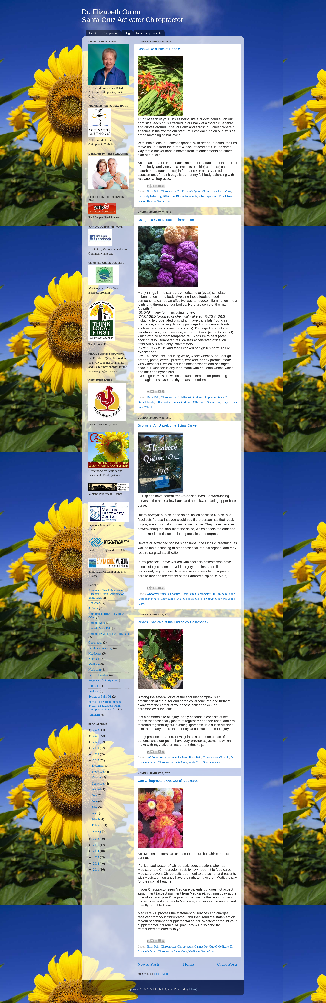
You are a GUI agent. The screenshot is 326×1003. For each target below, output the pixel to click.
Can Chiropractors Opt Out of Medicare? (168, 781)
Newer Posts (149, 964)
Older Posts (227, 964)
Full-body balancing (150, 196)
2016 (96, 839)
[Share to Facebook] (159, 186)
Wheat (148, 407)
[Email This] (149, 186)
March (96, 819)
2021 (96, 736)
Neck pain (94, 669)
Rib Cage (169, 196)
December (98, 765)
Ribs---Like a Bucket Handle (159, 49)
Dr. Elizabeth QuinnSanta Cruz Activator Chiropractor (132, 16)
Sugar (225, 402)
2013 (96, 857)
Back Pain (153, 191)
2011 (96, 869)
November (98, 771)
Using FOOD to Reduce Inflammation (166, 220)
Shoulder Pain (211, 762)
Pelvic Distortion (98, 675)
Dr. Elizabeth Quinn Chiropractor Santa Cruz (204, 191)
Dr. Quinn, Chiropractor (103, 33)
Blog (127, 33)
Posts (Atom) (161, 973)
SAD (202, 402)
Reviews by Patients (148, 33)
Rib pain (93, 686)
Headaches (94, 653)
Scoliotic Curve (204, 599)
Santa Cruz (163, 201)
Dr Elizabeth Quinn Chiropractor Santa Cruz (204, 397)
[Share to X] (156, 186)
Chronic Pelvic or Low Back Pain (108, 633)
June (95, 801)
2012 (96, 863)
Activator (94, 603)
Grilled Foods (146, 402)
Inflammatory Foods (168, 402)
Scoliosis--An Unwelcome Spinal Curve (167, 425)
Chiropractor (168, 191)
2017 (96, 760)
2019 (96, 748)
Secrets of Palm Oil (99, 696)
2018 (96, 754)
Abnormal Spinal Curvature (163, 594)
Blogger (194, 989)
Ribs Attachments (186, 196)
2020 (96, 742)
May (95, 807)
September (98, 783)
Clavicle (224, 757)
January (97, 831)
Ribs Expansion (207, 196)
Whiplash (94, 714)
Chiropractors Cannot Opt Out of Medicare (203, 946)
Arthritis (93, 608)
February (98, 825)
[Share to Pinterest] (163, 186)
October (97, 777)
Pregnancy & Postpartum (103, 680)
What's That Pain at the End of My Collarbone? (173, 622)
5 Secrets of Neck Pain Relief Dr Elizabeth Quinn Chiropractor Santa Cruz (108, 594)
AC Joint (152, 757)
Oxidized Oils (189, 402)
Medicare (194, 951)
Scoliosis (188, 599)
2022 (96, 729)
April (95, 813)
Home (188, 964)
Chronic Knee (96, 623)
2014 (96, 851)
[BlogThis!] (152, 186)
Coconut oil (95, 642)
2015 (96, 845)
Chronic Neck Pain (99, 628)
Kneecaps (94, 659)
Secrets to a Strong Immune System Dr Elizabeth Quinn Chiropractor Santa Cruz (104, 705)
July (95, 795)
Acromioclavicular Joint (173, 757)
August (96, 789)
